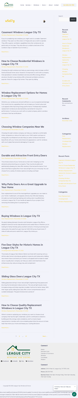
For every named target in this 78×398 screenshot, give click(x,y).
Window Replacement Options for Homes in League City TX (66, 60)
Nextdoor (43, 355)
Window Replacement (8, 35)
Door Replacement (7, 158)
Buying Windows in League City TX (21, 215)
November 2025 (67, 120)
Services (28, 5)
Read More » (5, 52)
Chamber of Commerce (47, 353)
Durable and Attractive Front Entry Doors (24, 155)
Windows (36, 5)
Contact (56, 5)
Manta (42, 349)
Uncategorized (6, 129)
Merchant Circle (45, 351)
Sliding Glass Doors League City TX (21, 276)
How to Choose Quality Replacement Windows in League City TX (22, 307)
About (50, 5)
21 (26, 336)
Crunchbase (44, 357)
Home (22, 5)
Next (45, 336)
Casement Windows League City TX (21, 32)
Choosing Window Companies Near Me (23, 126)
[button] (68, 5)
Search (61, 16)
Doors (44, 5)
